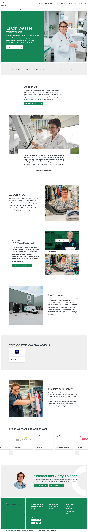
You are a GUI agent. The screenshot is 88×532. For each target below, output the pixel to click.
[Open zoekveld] (85, 3)
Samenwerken (52, 510)
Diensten (51, 508)
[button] (11, 453)
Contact (80, 3)
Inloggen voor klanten (13, 47)
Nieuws (68, 506)
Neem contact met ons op (31, 103)
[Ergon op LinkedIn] (32, 523)
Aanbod (33, 508)
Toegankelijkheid (42, 530)
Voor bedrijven (53, 504)
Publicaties (69, 510)
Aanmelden (34, 510)
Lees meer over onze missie (20, 265)
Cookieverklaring (30, 530)
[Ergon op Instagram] (34, 523)
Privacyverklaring (21, 530)
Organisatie (69, 508)
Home (40, 3)
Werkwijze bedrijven (53, 506)
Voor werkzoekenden (37, 504)
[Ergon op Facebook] (40, 523)
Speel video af (60, 240)
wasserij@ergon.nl (54, 485)
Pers (67, 513)
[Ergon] (13, 513)
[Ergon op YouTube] (37, 523)
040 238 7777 (35, 519)
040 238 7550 (39, 485)
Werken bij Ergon (70, 511)
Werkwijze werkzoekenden (37, 506)
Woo (36, 530)
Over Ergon (70, 504)
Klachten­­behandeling (52, 530)
